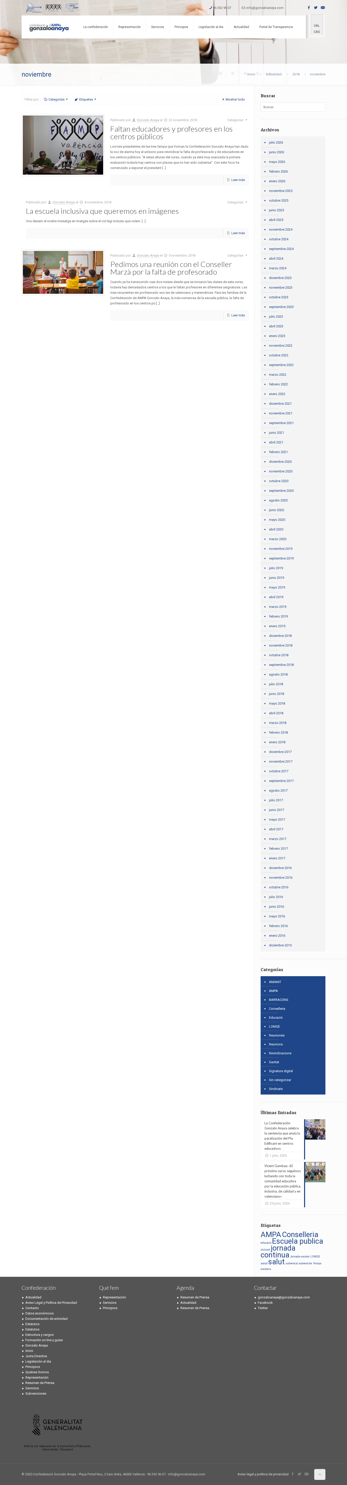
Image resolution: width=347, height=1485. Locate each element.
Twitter (263, 1308)
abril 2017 (276, 829)
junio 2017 (276, 810)
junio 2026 (276, 152)
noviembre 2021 (280, 413)
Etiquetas (86, 99)
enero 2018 (277, 742)
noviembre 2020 (280, 471)
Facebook (265, 1303)
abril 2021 (276, 442)
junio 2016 (276, 906)
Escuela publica (297, 1241)
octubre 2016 (278, 887)
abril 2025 (276, 220)
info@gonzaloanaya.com (264, 8)
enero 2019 (277, 626)
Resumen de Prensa (39, 1383)
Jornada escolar (300, 1256)
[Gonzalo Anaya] (49, 27)
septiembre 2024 (281, 249)
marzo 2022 (277, 374)
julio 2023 (276, 316)
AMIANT (275, 982)
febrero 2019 (278, 616)
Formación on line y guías (44, 1340)
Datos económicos (39, 1313)
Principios (32, 1367)
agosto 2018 (278, 674)
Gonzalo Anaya (148, 120)
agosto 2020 (278, 500)
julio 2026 (276, 142)
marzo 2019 (277, 607)
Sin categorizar (280, 1080)
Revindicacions (280, 1053)
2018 (295, 74)
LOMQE (274, 1026)
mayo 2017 (277, 819)
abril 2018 (276, 713)
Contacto (32, 1308)
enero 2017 (277, 858)
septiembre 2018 (281, 665)
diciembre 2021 (280, 403)
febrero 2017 (278, 848)
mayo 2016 (277, 916)
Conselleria (277, 1009)
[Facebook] (309, 7)
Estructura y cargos (39, 1335)
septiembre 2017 (281, 781)
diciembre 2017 (280, 752)
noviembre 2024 (280, 229)
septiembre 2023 (281, 307)
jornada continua (278, 1251)
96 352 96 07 (222, 8)
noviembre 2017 (280, 761)
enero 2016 (277, 935)
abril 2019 (276, 597)
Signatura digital (281, 1071)
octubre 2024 (278, 239)
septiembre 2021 (281, 423)
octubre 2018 (278, 655)
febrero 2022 (278, 384)
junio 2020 (276, 510)
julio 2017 (276, 800)
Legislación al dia (38, 1361)
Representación (37, 1377)
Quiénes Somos (37, 1372)
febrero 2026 (278, 171)
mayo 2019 (277, 587)
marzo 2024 (277, 268)
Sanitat (274, 1062)
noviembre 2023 (280, 287)
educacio (266, 1242)
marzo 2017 (277, 839)
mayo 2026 (277, 162)
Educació (276, 1017)
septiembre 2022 (281, 365)
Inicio (251, 74)
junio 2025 (276, 210)
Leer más (238, 180)
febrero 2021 (278, 452)
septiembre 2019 (281, 558)
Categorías (57, 99)
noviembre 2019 (280, 549)
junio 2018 (276, 694)
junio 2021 (276, 433)
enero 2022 (277, 394)
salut (276, 1261)
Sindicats (276, 1089)
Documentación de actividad (46, 1319)
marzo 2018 (277, 723)
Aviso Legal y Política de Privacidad (51, 1303)
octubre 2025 (278, 200)
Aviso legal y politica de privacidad (263, 1474)
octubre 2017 (278, 771)
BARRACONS (278, 1000)
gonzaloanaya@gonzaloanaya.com (284, 1297)
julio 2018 (276, 684)
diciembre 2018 (280, 636)
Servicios (32, 1388)
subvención (305, 1263)
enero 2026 (277, 181)
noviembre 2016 (280, 877)
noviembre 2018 (280, 645)
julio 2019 (276, 568)
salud (264, 1263)
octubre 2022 (278, 355)
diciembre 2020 (280, 462)
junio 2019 (276, 578)
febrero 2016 (278, 926)
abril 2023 (276, 326)
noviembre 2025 (280, 191)
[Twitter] (316, 7)
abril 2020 (276, 529)
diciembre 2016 (280, 868)
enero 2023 (277, 336)
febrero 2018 (278, 732)
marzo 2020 (277, 539)
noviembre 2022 (280, 345)
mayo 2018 (277, 703)
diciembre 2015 (280, 945)
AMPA (273, 991)
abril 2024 (276, 258)
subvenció (292, 1263)
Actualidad (274, 74)
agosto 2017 (278, 790)
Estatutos (32, 1324)
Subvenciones (35, 1393)
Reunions (276, 1044)
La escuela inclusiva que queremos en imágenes (102, 210)
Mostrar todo (235, 99)
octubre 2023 (278, 297)
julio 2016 (276, 897)
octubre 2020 (278, 481)
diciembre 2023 (280, 278)
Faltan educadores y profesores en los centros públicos (171, 132)
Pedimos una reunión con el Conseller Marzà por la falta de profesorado (171, 267)
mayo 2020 (277, 520)
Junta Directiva (36, 1356)
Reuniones (277, 1035)
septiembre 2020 (281, 491)
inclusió (265, 1249)
